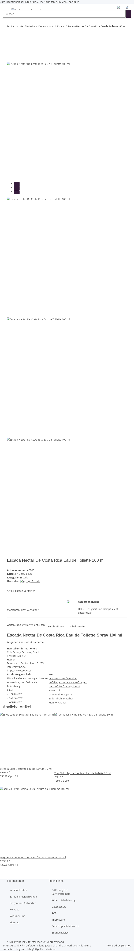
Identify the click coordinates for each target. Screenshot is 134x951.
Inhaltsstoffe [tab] (77, 626)
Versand (59, 941)
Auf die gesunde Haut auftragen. (68, 682)
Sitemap (14, 922)
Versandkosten (18, 890)
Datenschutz (59, 906)
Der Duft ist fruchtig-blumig (65, 686)
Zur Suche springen (43, 1)
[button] (118, 7)
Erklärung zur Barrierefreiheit (61, 891)
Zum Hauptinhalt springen (16, 1)
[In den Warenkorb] (10, 45)
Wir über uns (17, 916)
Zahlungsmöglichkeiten (23, 896)
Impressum (58, 919)
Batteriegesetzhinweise (65, 926)
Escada (24, 577)
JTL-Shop (126, 945)
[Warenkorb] (127, 7)
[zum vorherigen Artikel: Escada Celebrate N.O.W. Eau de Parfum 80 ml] (10, 33)
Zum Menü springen (67, 1)
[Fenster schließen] (10, 50)
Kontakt (14, 909)
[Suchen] (128, 14)
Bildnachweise (60, 932)
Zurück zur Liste (15, 26)
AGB (54, 913)
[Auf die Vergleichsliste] (10, 58)
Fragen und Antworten (23, 903)
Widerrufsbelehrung (64, 900)
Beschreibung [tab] (56, 626)
